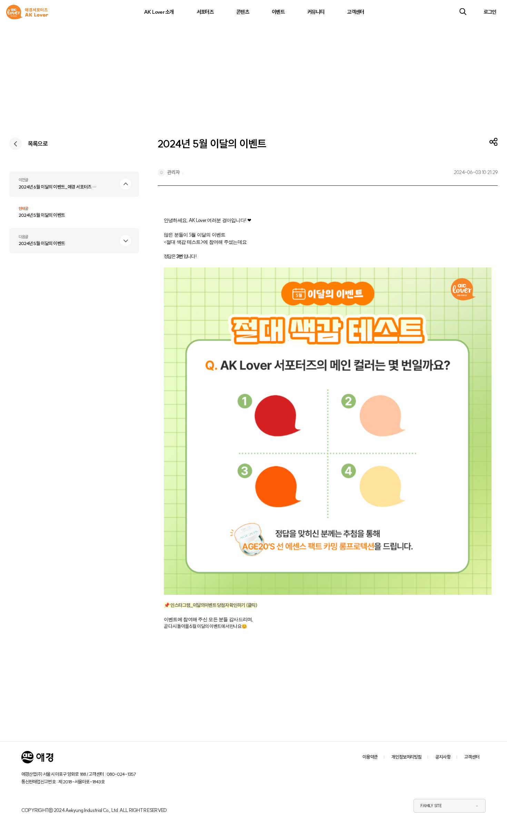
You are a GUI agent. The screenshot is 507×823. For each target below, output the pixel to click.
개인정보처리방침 (406, 757)
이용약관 (370, 757)
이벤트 (278, 11)
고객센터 (355, 11)
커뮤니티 (315, 11)
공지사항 (442, 757)
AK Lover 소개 (159, 11)
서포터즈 (205, 11)
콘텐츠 (242, 11)
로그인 (490, 12)
